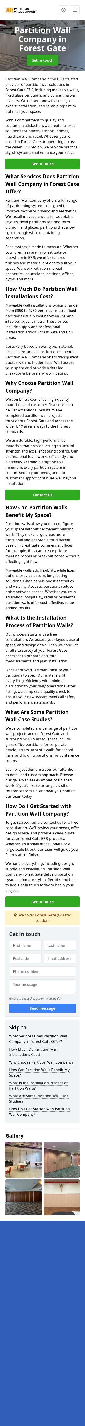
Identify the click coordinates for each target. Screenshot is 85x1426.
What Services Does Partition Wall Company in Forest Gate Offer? (38, 1039)
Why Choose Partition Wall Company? (41, 1062)
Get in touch (42, 60)
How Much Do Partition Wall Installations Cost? (33, 1052)
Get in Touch (42, 163)
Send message (42, 1008)
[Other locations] (63, 10)
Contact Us (42, 494)
